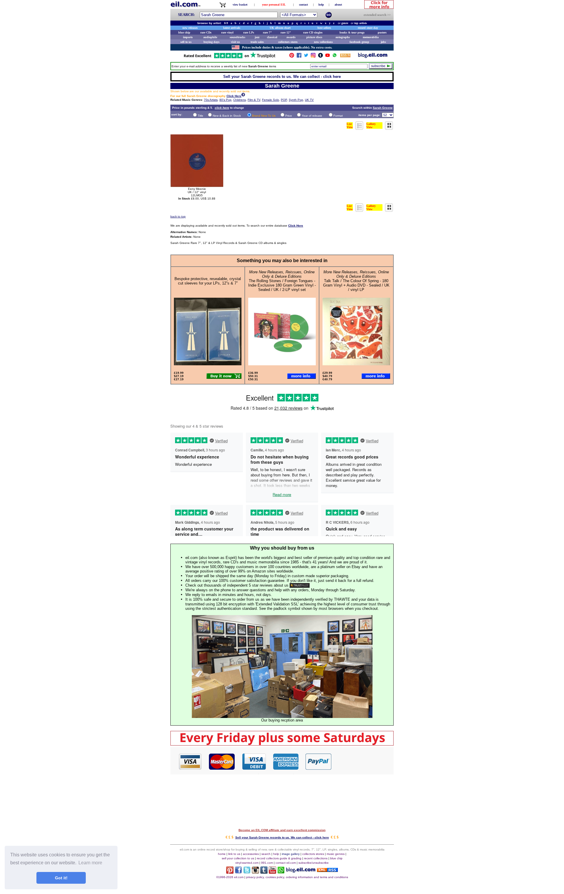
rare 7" (267, 32)
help (321, 4)
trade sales (257, 41)
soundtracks (237, 37)
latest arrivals (231, 27)
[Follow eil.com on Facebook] (238, 872)
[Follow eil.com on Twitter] (247, 872)
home (222, 854)
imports (188, 37)
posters (382, 32)
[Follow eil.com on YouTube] (272, 872)
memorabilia (371, 37)
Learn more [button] (90, 862)
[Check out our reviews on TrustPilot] (300, 585)
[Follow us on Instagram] (313, 56)
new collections (323, 41)
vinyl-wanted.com (246, 862)
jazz (257, 37)
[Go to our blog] (373, 56)
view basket (240, 4)
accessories (251, 854)
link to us (234, 854)
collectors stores (288, 41)
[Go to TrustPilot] (229, 57)
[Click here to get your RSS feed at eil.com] (345, 56)
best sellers (324, 27)
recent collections (316, 858)
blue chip (184, 32)
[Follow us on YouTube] (327, 56)
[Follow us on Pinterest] (291, 56)
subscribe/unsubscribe (313, 862)
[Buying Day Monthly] (282, 743)
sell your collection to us (238, 858)
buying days (211, 41)
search (266, 854)
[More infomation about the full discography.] (243, 95)
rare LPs (248, 32)
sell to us (186, 41)
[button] (363, 761)
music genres (336, 854)
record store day (368, 27)
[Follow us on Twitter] (306, 56)
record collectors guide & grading (279, 858)
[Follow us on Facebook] (299, 56)
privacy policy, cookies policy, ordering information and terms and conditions (297, 877)
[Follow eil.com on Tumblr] (264, 872)
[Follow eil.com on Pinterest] (230, 872)
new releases (190, 27)
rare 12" (286, 32)
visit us (235, 41)
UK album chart (280, 27)
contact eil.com (286, 862)
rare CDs (206, 32)
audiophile (210, 37)
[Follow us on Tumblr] (320, 56)
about (338, 4)
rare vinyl (227, 32)
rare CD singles (313, 32)
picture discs (314, 37)
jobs (383, 41)
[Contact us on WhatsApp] (334, 56)
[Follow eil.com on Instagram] (255, 872)
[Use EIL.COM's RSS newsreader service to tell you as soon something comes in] (327, 870)
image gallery (291, 854)
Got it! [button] (61, 877)
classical (272, 37)
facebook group (359, 41)
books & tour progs (352, 32)
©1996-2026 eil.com (230, 877)
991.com (267, 862)
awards (291, 37)
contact (303, 4)
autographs (342, 37)
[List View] (359, 128)
